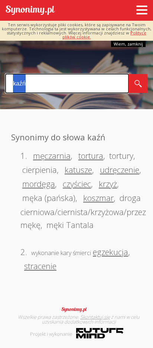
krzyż (108, 183)
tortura (90, 155)
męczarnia (52, 155)
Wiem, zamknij (128, 44)
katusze (78, 169)
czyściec (77, 183)
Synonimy (76, 309)
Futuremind (99, 333)
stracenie (40, 265)
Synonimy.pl (30, 11)
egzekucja (110, 251)
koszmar (98, 197)
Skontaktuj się (95, 317)
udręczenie (119, 169)
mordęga (38, 183)
